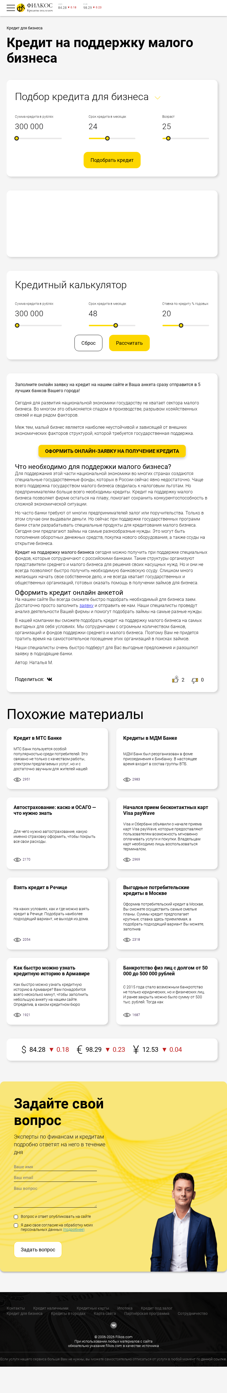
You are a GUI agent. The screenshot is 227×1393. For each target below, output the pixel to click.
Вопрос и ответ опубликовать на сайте (56, 1216)
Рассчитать (129, 343)
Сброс (88, 343)
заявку (86, 605)
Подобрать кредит (112, 160)
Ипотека (125, 1308)
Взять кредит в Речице (40, 887)
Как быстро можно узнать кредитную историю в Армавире (52, 970)
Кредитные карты (93, 1308)
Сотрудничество (193, 1313)
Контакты (16, 1308)
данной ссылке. (214, 1359)
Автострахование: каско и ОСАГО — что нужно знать (55, 810)
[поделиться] (48, 679)
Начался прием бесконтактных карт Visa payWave (165, 810)
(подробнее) (74, 1229)
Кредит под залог (156, 1308)
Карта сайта (105, 1313)
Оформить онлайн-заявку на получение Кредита (112, 451)
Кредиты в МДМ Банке (150, 738)
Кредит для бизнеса (25, 1313)
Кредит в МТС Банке (38, 738)
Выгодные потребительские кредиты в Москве (156, 890)
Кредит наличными (50, 1308)
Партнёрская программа (146, 1313)
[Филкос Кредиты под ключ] (34, 7)
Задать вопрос (38, 1249)
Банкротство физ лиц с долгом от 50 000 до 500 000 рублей (165, 970)
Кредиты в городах (68, 1313)
